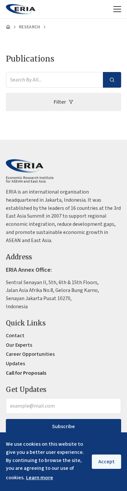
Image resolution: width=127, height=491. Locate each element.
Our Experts (19, 345)
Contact (15, 335)
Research (29, 27)
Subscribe (63, 426)
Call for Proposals (26, 373)
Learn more (39, 477)
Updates (15, 363)
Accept (106, 461)
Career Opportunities (30, 354)
